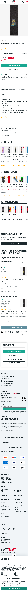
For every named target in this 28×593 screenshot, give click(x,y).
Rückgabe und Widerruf (5, 505)
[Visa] (22, 458)
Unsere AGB (3, 537)
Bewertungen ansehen (22, 48)
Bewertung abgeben (15, 327)
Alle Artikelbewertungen (5, 509)
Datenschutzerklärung (5, 539)
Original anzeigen (4, 304)
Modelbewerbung (18, 505)
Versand (6, 374)
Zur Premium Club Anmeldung (15, 437)
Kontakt (2, 513)
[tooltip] (26, 53)
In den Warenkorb (15, 65)
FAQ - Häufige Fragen (9, 383)
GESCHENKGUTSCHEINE (20, 512)
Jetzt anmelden (14, 409)
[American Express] (5, 463)
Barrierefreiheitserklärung (6, 544)
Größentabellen (8, 381)
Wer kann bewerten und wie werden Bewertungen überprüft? (13, 258)
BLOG (16, 508)
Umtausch (6, 379)
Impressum (4, 533)
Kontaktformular (21, 483)
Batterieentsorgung (4, 512)
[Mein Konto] (23, 2)
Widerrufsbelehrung (5, 506)
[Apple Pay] (22, 463)
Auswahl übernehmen (15, 579)
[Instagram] (3, 529)
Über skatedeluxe (18, 502)
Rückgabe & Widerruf (9, 376)
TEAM (16, 510)
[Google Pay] (5, 468)
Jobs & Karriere (18, 503)
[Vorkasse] (14, 468)
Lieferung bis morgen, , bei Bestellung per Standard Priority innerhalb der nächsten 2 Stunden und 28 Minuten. (14, 77)
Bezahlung (3, 502)
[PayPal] (14, 463)
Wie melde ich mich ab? (17, 412)
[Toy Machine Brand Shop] (14, 39)
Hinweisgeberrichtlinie (5, 542)
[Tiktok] (8, 529)
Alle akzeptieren (15, 588)
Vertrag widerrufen (5, 516)
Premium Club (13, 331)
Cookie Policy (3, 540)
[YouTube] (14, 529)
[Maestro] (14, 458)
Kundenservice (7, 386)
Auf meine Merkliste (15, 69)
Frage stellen (15, 244)
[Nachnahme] (22, 468)
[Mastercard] (5, 458)
